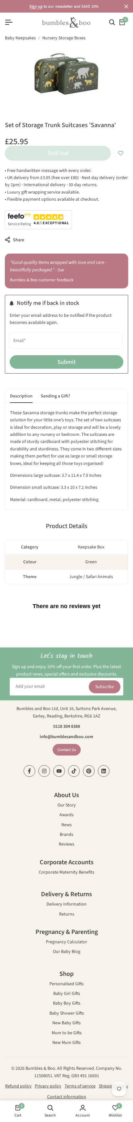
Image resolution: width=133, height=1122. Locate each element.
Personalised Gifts (66, 984)
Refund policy (18, 1086)
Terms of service (80, 1086)
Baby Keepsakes (20, 38)
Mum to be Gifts (67, 1033)
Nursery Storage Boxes (64, 38)
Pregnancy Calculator (66, 942)
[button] (120, 153)
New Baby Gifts (66, 1023)
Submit (66, 362)
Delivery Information (66, 904)
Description (21, 396)
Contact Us (66, 750)
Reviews (66, 844)
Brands (66, 835)
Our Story (66, 805)
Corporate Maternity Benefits (66, 873)
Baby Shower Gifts (66, 1014)
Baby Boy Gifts (66, 1004)
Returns (66, 914)
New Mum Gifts (66, 1043)
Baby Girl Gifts (66, 994)
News (66, 825)
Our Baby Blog (66, 952)
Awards (66, 815)
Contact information (66, 1097)
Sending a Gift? (55, 396)
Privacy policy (48, 1086)
